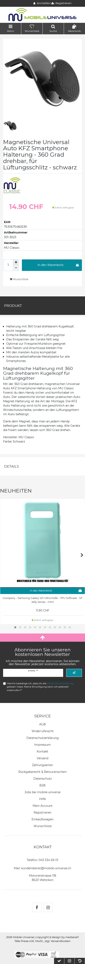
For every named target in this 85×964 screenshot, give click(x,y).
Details (11, 466)
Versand (42, 758)
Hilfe (42, 799)
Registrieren (42, 812)
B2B (42, 785)
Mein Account (43, 806)
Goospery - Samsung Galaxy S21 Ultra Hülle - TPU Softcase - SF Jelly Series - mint (43, 599)
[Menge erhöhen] (16, 262)
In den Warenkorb (50, 265)
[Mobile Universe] (42, 14)
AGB (42, 724)
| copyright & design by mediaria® (57, 937)
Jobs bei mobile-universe (42, 792)
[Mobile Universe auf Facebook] (36, 907)
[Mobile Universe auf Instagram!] (48, 907)
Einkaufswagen (42, 819)
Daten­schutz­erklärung (42, 738)
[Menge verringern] (16, 268)
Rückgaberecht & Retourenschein (42, 772)
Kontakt (42, 751)
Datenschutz (42, 778)
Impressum (42, 745)
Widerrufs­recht (43, 731)
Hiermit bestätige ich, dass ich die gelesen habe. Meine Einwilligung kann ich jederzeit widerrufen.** (40, 687)
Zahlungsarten (42, 765)
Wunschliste (20, 279)
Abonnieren (74, 673)
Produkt (13, 306)
